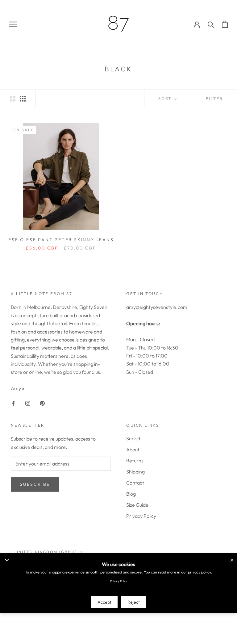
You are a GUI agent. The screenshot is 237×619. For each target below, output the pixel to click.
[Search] (211, 24)
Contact (135, 483)
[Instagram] (27, 403)
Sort (165, 98)
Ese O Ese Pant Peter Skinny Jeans (61, 239)
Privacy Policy (141, 516)
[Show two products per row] (12, 98)
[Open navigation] (13, 24)
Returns (134, 460)
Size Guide (137, 505)
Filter (214, 98)
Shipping (135, 472)
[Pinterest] (42, 403)
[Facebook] (13, 403)
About (132, 449)
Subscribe (35, 484)
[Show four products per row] (23, 98)
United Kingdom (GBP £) (46, 551)
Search (134, 438)
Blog (131, 494)
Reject (133, 602)
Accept (104, 602)
